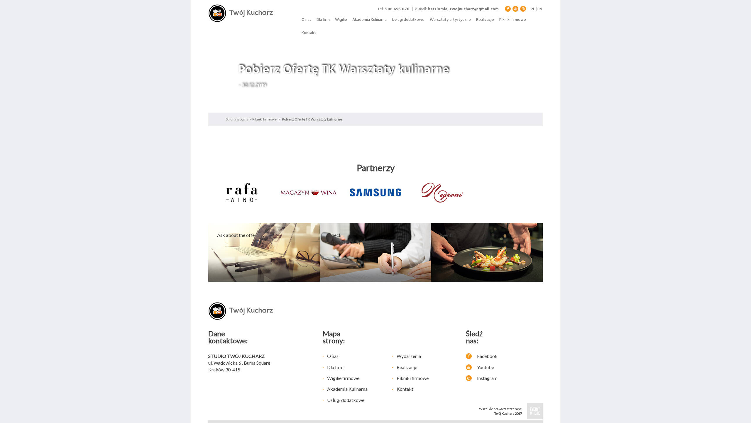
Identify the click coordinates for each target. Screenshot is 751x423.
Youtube (485, 367)
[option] (241, 193)
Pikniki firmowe (512, 19)
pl (533, 9)
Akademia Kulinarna (369, 19)
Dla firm (323, 19)
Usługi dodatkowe (408, 19)
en (539, 9)
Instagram (487, 378)
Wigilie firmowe (343, 378)
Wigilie (341, 19)
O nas (306, 19)
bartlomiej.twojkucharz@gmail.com (463, 9)
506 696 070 (397, 9)
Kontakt (309, 33)
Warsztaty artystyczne (450, 19)
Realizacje (485, 19)
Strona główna (237, 119)
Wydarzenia (409, 356)
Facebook (487, 356)
